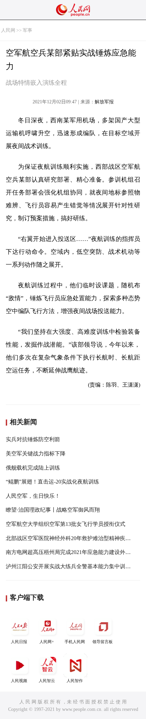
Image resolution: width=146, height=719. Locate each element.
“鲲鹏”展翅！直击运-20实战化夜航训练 (52, 482)
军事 (27, 30)
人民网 (8, 30)
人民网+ (46, 641)
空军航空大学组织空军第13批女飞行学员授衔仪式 (65, 524)
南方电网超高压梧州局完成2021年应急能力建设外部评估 (74, 552)
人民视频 (19, 680)
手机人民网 (75, 641)
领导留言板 (102, 641)
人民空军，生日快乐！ (33, 496)
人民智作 (75, 680)
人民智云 (47, 680)
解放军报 (104, 101)
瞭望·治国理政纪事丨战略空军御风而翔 (53, 510)
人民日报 (19, 641)
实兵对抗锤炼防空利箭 (33, 439)
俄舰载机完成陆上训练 (33, 468)
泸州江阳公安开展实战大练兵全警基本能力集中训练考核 (74, 566)
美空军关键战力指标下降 (36, 453)
